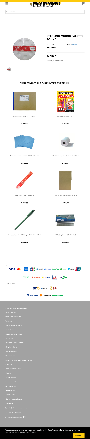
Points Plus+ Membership (13, 369)
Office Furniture (10, 312)
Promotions (9, 330)
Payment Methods (11, 351)
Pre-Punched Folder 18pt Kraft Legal (65, 195)
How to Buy (9, 338)
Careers (8, 373)
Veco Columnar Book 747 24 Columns (24, 116)
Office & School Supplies (13, 317)
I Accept (78, 435)
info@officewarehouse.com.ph (17, 408)
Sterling (74, 44)
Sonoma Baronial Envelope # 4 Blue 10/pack (24, 156)
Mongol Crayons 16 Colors (65, 116)
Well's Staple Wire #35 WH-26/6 (65, 235)
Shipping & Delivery (11, 347)
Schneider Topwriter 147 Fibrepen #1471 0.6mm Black (24, 235)
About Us (8, 364)
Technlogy (8, 321)
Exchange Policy (10, 377)
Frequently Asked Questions (14, 343)
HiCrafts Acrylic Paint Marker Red (24, 195)
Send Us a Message (14, 412)
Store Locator (10, 356)
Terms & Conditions (11, 382)
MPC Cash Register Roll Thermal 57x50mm (65, 156)
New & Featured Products (13, 325)
